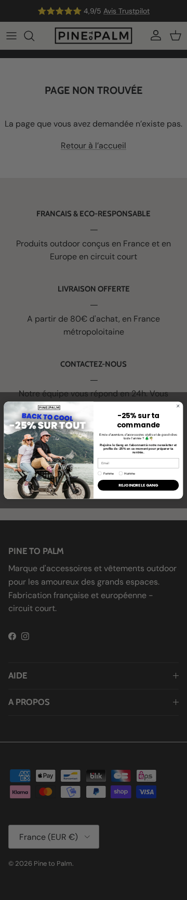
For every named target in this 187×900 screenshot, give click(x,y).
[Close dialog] (178, 405)
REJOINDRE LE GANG (138, 485)
